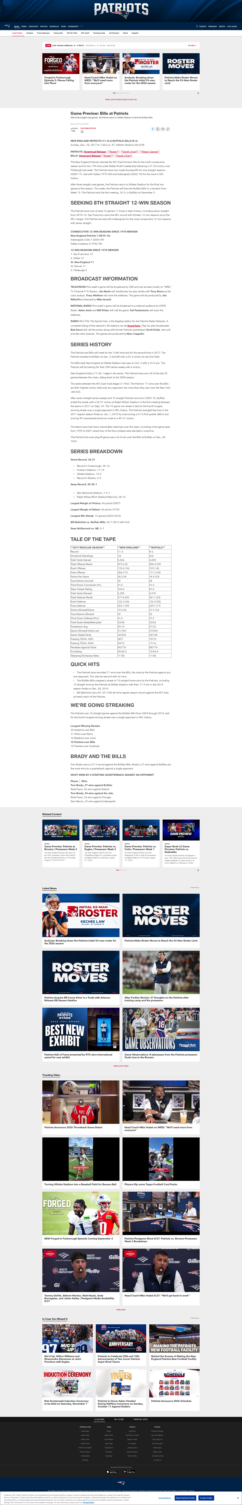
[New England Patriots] (121, 1483)
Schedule (109, 1452)
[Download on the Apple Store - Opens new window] (112, 1472)
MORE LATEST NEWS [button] (121, 1066)
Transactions (108, 1448)
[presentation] (199, 93)
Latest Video (85, 1435)
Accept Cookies (206, 1498)
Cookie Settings (165, 1498)
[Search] (197, 26)
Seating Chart (132, 1448)
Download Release (95, 151)
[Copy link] (168, 129)
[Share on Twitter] (158, 130)
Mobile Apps (157, 1448)
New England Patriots (88, 128)
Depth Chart (109, 1435)
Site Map (85, 1460)
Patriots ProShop (157, 1431)
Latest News (85, 1431)
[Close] (238, 1498)
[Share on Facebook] (153, 130)
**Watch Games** (149, 151)
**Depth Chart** (129, 151)
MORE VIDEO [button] (121, 1310)
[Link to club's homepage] (7, 26)
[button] (114, 93)
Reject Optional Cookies (185, 1498)
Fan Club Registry (157, 1435)
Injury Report (108, 1439)
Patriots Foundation (85, 1448)
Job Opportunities (157, 1456)
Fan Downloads (157, 1443)
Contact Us (157, 1460)
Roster (109, 1431)
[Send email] (163, 130)
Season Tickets (132, 1439)
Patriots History (85, 1452)
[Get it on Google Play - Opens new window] (129, 1473)
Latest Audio (85, 1439)
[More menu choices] (82, 26)
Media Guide (157, 1452)
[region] (121, 1498)
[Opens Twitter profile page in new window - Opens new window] (82, 131)
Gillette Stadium (132, 1452)
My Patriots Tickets (132, 1435)
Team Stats (109, 1443)
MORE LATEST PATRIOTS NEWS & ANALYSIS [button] (121, 99)
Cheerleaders (85, 1456)
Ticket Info (132, 1431)
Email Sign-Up (157, 1439)
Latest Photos (85, 1443)
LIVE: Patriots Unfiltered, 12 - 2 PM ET (68, 45)
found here (133, 325)
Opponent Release (90, 155)
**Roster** (113, 151)
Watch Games (132, 1456)
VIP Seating (132, 1443)
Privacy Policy (88, 1502)
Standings (108, 1456)
